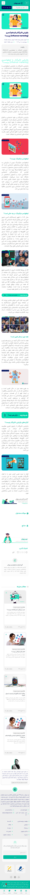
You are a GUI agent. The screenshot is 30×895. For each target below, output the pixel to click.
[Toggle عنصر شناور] (4, 885)
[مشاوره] (9, 891)
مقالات (21, 893)
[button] (26, 552)
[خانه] (26, 891)
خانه (26, 893)
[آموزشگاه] (15, 891)
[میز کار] (4, 891)
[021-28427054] (28, 810)
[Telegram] (15, 877)
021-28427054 (24, 810)
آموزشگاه (15, 893)
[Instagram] (11, 877)
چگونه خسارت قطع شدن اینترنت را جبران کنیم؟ (15, 694)
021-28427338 (8, 810)
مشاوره (9, 893)
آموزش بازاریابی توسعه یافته (21, 40)
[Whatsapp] (19, 877)
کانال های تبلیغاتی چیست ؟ (18, 652)
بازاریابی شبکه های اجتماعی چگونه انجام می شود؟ (15, 736)
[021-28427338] (13, 810)
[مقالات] (21, 891)
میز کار (4, 893)
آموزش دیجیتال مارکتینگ (9, 40)
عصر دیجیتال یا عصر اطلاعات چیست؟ (16, 610)
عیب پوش (17, 3)
